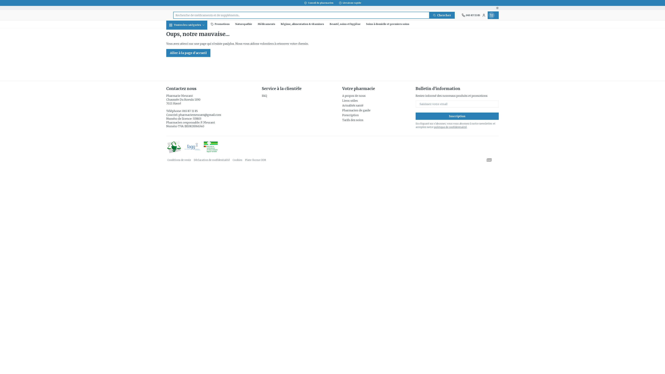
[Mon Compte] (484, 15)
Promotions (177, 33)
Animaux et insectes (188, 116)
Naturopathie (188, 92)
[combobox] (301, 15)
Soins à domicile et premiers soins (188, 103)
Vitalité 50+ (188, 83)
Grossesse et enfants (188, 72)
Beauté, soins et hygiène (188, 43)
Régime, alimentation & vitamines (188, 58)
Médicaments (188, 127)
